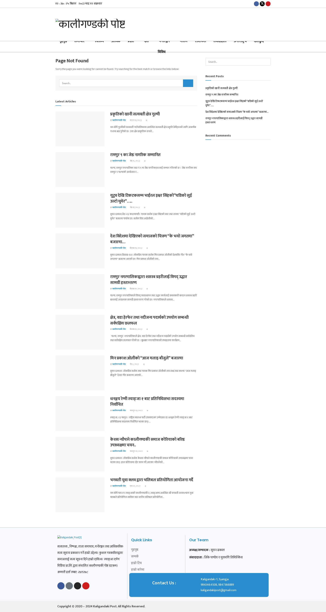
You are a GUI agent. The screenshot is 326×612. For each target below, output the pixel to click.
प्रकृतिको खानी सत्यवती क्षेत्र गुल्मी (135, 114)
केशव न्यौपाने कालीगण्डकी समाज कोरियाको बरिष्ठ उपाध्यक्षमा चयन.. (147, 442)
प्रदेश (131, 41)
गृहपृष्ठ (63, 41)
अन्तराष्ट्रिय (240, 41)
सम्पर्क (135, 556)
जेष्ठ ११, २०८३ (134, 207)
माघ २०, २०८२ (134, 486)
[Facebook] (61, 585)
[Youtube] (85, 585)
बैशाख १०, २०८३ (135, 288)
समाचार (79, 41)
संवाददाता (219, 41)
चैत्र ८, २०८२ (134, 364)
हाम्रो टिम (136, 563)
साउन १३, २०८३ (135, 120)
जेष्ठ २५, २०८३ (134, 161)
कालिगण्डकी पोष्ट (119, 120)
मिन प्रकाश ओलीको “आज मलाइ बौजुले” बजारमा (146, 358)
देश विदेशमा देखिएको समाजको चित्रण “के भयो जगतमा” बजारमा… (152, 239)
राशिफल (200, 41)
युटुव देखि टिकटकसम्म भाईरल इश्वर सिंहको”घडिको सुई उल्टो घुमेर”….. (151, 198)
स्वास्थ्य (99, 41)
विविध (161, 52)
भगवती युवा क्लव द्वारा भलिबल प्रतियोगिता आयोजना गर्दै (151, 479)
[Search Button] (188, 83)
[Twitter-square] (69, 585)
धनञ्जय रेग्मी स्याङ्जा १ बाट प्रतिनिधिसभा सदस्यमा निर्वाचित (147, 401)
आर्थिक (115, 41)
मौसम (184, 41)
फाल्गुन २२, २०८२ (135, 451)
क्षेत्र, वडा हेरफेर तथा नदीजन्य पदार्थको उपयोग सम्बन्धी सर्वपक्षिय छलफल (149, 320)
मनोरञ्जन (164, 41)
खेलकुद (259, 41)
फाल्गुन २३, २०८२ (135, 410)
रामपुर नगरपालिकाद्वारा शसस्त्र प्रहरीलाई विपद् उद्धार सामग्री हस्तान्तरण (148, 279)
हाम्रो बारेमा (137, 569)
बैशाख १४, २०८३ (135, 248)
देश (146, 41)
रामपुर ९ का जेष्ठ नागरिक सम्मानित (135, 154)
